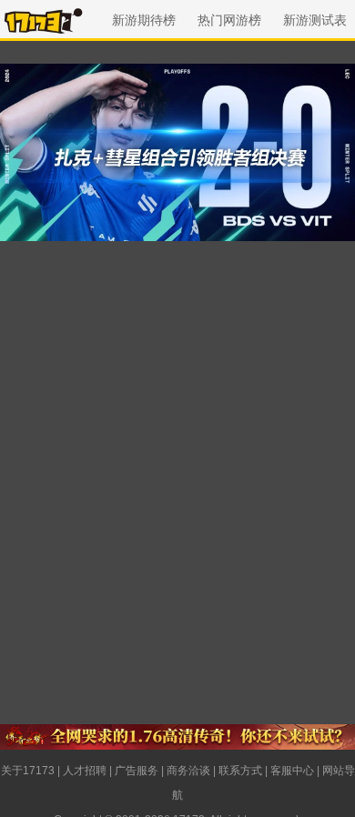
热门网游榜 (229, 20)
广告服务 (136, 770)
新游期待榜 (144, 20)
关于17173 (28, 770)
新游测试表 (315, 20)
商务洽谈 (188, 770)
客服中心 (292, 770)
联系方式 (240, 770)
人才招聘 (84, 770)
